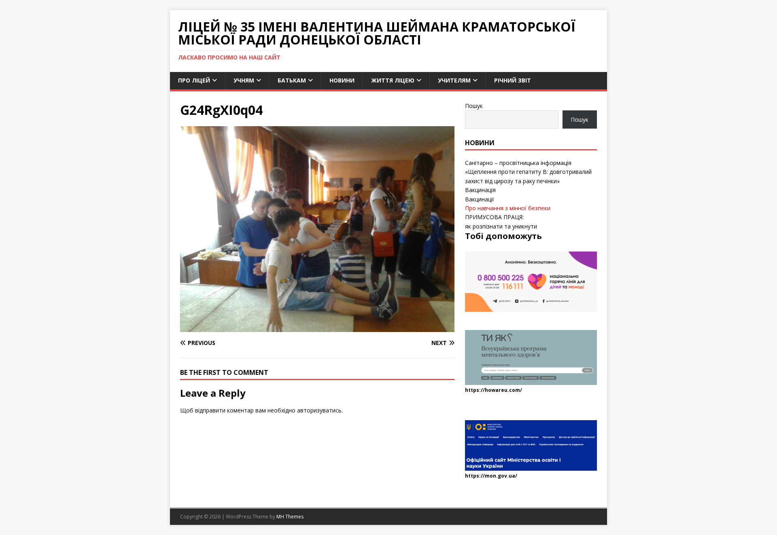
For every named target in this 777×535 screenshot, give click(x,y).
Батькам (292, 80)
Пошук (474, 106)
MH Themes (290, 516)
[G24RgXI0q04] (317, 327)
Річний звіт (512, 80)
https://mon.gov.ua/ (491, 475)
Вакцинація (480, 190)
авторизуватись (319, 410)
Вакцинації (479, 199)
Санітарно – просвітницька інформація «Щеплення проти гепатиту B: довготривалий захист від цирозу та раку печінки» (528, 172)
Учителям (454, 80)
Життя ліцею (392, 80)
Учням (244, 80)
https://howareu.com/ (493, 390)
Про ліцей (194, 80)
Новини (342, 80)
